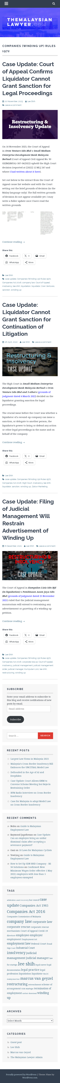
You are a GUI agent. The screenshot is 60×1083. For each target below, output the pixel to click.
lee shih (16, 286)
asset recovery (22, 900)
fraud (49, 944)
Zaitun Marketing (40, 486)
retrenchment (34, 984)
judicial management (23, 665)
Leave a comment (13, 105)
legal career (40, 964)
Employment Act (29, 939)
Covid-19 (43, 930)
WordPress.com (29, 1077)
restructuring (8, 673)
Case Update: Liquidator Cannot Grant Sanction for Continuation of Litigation (26, 319)
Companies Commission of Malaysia (24, 916)
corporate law (42, 922)
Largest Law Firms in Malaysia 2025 (30, 758)
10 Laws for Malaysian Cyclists (35, 850)
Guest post (16, 1042)
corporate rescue (30, 662)
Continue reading (13, 241)
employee (22, 935)
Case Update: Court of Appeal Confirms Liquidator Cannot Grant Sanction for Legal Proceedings (28, 78)
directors (11, 935)
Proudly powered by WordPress (21, 1074)
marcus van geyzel (36, 978)
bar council (34, 900)
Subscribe (15, 719)
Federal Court (38, 943)
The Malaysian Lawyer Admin (26, 1057)
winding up (16, 290)
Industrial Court (25, 948)
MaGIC (46, 974)
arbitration (11, 900)
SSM (23, 988)
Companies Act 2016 (11, 282)
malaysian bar (13, 979)
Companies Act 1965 (34, 905)
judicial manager (15, 669)
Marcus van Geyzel (20, 1052)
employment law (19, 943)
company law (28, 282)
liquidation (26, 286)
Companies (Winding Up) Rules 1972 (34, 279)
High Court (27, 483)
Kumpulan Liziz (31, 669)
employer (36, 935)
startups (29, 988)
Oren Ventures (47, 286)
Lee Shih (31, 101)
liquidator (36, 286)
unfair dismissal (29, 993)
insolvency (7, 286)
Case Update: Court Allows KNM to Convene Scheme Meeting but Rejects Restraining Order (30, 784)
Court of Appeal (43, 282)
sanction (6, 290)
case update (10, 279)
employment (14, 939)
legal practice (30, 969)
